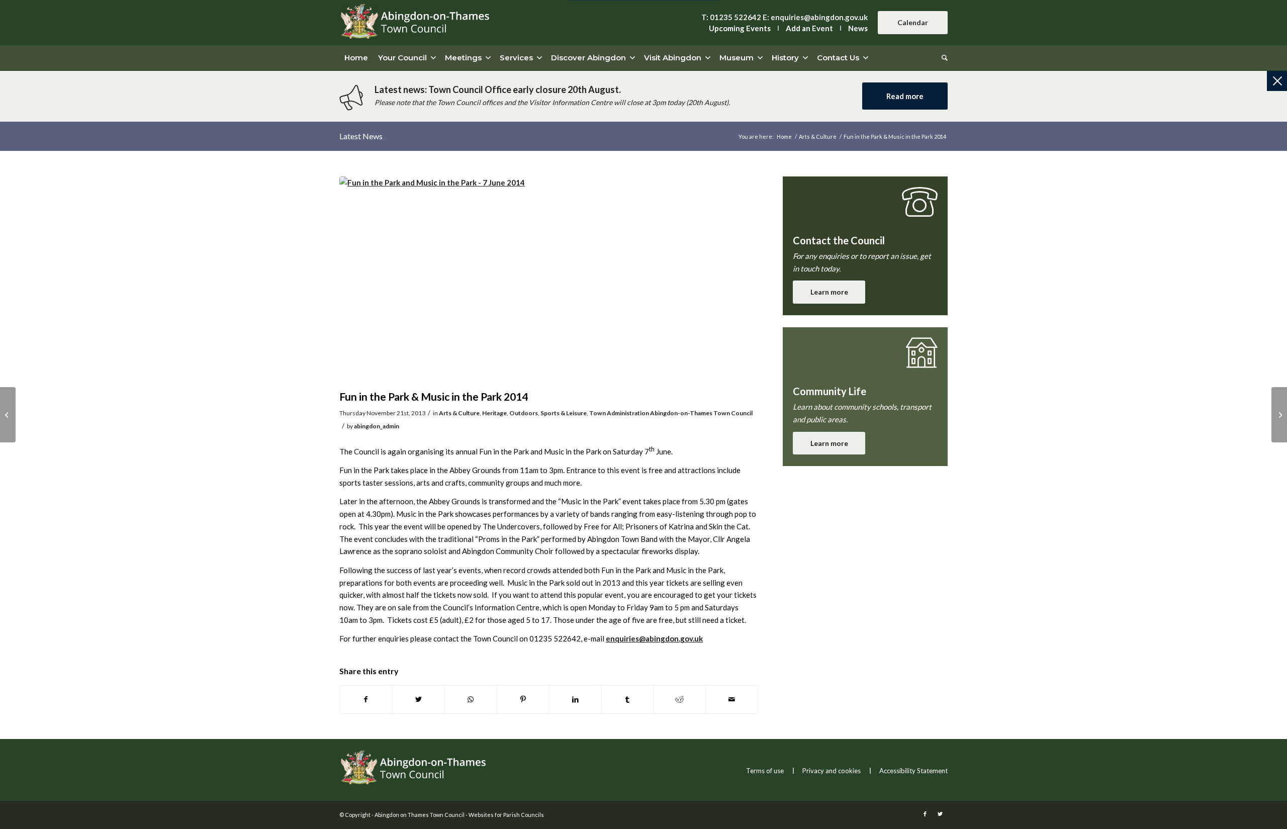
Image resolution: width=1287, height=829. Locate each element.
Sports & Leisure (563, 413)
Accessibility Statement (913, 771)
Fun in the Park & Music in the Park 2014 (433, 396)
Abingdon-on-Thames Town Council (701, 413)
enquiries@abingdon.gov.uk (819, 17)
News (858, 28)
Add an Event (809, 28)
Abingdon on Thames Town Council (420, 814)
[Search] (942, 57)
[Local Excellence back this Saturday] (1279, 414)
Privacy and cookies (831, 771)
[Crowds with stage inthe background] (548, 280)
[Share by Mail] (732, 699)
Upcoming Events (740, 28)
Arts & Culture (459, 413)
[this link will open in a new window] (366, 699)
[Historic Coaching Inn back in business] (8, 414)
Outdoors (523, 413)
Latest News (361, 136)
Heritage (494, 413)
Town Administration (619, 413)
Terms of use (765, 771)
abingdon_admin (376, 426)
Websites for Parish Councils (506, 814)
